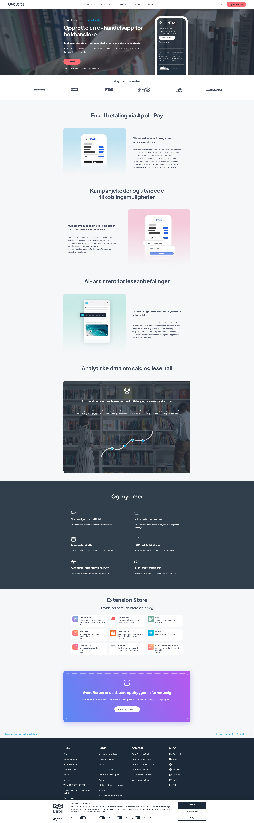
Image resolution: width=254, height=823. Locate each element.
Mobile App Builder (106, 759)
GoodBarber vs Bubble (141, 759)
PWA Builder (104, 764)
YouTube (176, 769)
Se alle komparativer (140, 780)
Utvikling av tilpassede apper (110, 795)
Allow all (192, 805)
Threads (176, 780)
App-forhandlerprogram (109, 775)
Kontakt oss (69, 798)
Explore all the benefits (127, 709)
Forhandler (121, 4)
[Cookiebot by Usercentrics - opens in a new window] (58, 819)
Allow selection (192, 811)
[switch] (102, 817)
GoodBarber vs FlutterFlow (143, 764)
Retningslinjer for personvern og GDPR (77, 791)
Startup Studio (70, 769)
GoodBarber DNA (71, 764)
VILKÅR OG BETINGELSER (74, 785)
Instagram (177, 759)
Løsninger (105, 4)
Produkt (90, 4)
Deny (192, 818)
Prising (150, 4)
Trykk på (67, 780)
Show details (148, 818)
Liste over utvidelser (107, 769)
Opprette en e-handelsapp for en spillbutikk (232, 734)
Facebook (177, 754)
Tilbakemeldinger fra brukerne (111, 785)
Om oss (67, 754)
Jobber (66, 775)
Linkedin (176, 775)
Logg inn (220, 4)
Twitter (175, 764)
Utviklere (102, 790)
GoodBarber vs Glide (141, 769)
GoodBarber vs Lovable (142, 775)
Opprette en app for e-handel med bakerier (21, 734)
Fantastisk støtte (70, 759)
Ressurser (136, 4)
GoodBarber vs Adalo (141, 754)
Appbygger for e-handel (109, 754)
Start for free (72, 62)
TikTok (175, 785)
